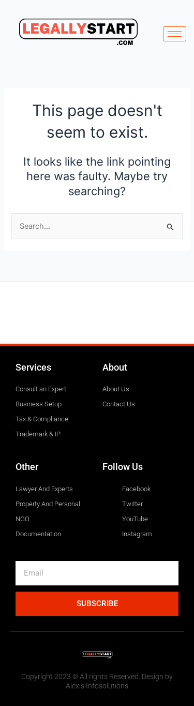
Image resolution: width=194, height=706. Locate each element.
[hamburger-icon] (174, 33)
